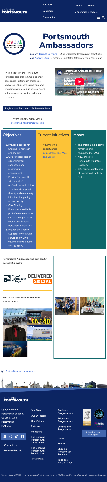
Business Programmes (65, 412)
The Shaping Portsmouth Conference (38, 439)
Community (48, 17)
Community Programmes (65, 428)
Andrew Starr (42, 58)
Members (36, 431)
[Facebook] (22, 436)
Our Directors (39, 415)
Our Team (36, 410)
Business (47, 4)
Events (91, 5)
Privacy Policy (37, 458)
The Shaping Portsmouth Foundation (38, 450)
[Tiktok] (16, 436)
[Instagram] (10, 436)
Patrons (35, 426)
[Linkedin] (4, 436)
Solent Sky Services (97, 475)
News (79, 5)
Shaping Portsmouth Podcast (64, 451)
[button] (98, 17)
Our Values (37, 421)
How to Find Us (13, 450)
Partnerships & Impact (85, 12)
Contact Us (10, 445)
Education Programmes (65, 420)
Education (48, 11)
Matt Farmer (63, 475)
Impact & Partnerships (65, 461)
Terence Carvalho (48, 54)
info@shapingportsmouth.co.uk (27, 122)
